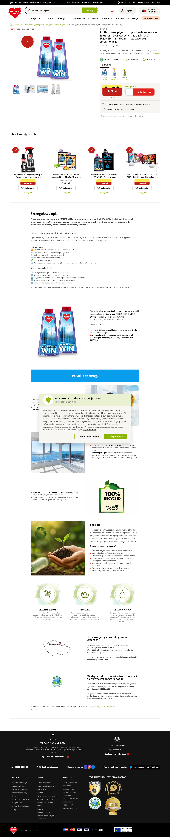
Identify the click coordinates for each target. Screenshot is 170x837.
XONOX (103, 29)
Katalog (14, 796)
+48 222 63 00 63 (20, 767)
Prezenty (106, 18)
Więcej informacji (90, 429)
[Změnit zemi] (112, 10)
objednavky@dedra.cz (106, 706)
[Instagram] (89, 767)
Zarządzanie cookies (88, 436)
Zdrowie (47, 18)
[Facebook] (85, 767)
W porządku (116, 436)
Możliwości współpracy (20, 806)
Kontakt (34, 709)
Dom (94, 18)
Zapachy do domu (79, 18)
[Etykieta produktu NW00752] (55, 89)
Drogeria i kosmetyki (19, 783)
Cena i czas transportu (45, 786)
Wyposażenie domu (19, 786)
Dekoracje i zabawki (19, 789)
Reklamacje (41, 789)
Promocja (134, 18)
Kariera (40, 809)
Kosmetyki (61, 18)
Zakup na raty (17, 809)
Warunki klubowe (43, 812)
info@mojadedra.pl (49, 767)
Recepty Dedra (17, 803)
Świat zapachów (150, 18)
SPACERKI (119, 18)
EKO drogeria (32, 18)
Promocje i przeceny (19, 793)
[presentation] (11, 168)
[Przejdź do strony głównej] (14, 12)
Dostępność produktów (20, 799)
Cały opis (156, 54)
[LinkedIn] (93, 767)
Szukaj (90, 10)
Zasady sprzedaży (44, 783)
